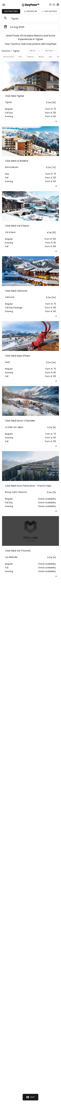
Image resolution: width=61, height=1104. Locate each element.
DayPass (6, 50)
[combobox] (34, 18)
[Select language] (57, 4)
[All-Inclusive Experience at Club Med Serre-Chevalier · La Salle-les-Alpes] (30, 401)
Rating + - (51, 50)
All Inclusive (9, 57)
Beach (41, 57)
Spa (50, 57)
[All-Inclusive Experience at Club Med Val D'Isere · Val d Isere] (30, 206)
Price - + (35, 50)
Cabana (30, 57)
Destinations (11, 11)
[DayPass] (30, 4)
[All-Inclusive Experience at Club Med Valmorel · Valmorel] (30, 271)
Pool (20, 57)
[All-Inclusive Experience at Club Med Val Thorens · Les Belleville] (30, 531)
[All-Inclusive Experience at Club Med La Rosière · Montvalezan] (30, 141)
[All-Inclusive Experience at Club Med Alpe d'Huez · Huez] (30, 336)
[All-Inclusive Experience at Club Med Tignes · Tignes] (30, 76)
